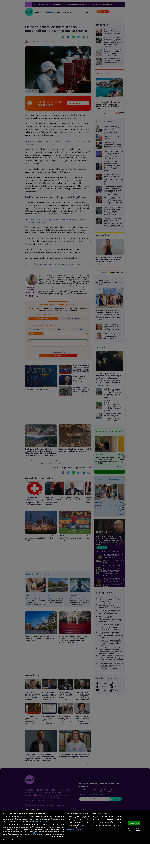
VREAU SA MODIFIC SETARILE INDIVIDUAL (133, 829)
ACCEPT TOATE (134, 823)
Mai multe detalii (41, 821)
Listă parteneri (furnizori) (75, 829)
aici (34, 833)
